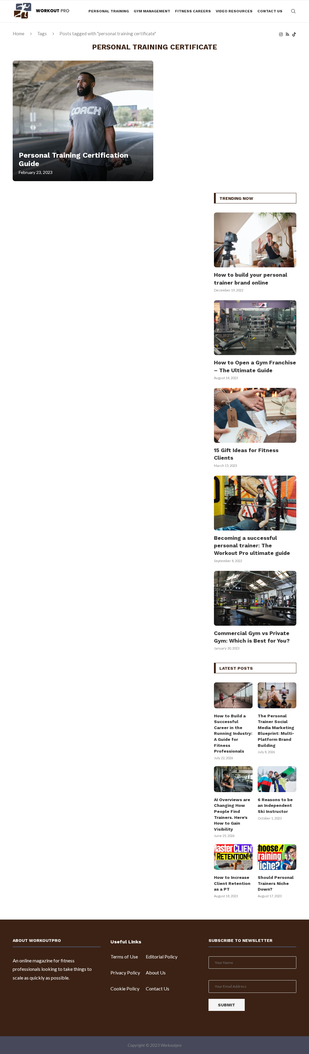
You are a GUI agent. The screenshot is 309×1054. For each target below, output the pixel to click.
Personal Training (108, 11)
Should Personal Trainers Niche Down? (276, 883)
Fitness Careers (193, 11)
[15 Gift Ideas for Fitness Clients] (255, 415)
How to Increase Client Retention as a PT (232, 883)
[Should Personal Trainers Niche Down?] (277, 857)
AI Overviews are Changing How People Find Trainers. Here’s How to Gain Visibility (232, 814)
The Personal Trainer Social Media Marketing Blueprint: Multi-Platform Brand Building (276, 730)
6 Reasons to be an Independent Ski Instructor (275, 805)
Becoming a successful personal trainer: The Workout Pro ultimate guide (252, 545)
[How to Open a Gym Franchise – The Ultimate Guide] (255, 327)
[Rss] (287, 35)
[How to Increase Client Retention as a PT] (233, 857)
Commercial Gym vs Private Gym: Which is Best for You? (252, 637)
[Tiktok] (294, 35)
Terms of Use (124, 956)
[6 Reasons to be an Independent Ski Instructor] (277, 779)
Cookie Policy (124, 988)
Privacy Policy (125, 972)
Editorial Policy (161, 956)
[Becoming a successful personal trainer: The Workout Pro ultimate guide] (255, 503)
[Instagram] (281, 35)
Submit (226, 1004)
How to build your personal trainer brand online (250, 278)
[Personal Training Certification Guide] (83, 121)
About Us (156, 972)
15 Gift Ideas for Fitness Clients (246, 454)
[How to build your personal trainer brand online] (255, 239)
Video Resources (234, 11)
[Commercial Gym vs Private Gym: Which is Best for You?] (255, 598)
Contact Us (269, 11)
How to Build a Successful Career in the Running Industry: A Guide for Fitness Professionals (233, 733)
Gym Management (152, 11)
